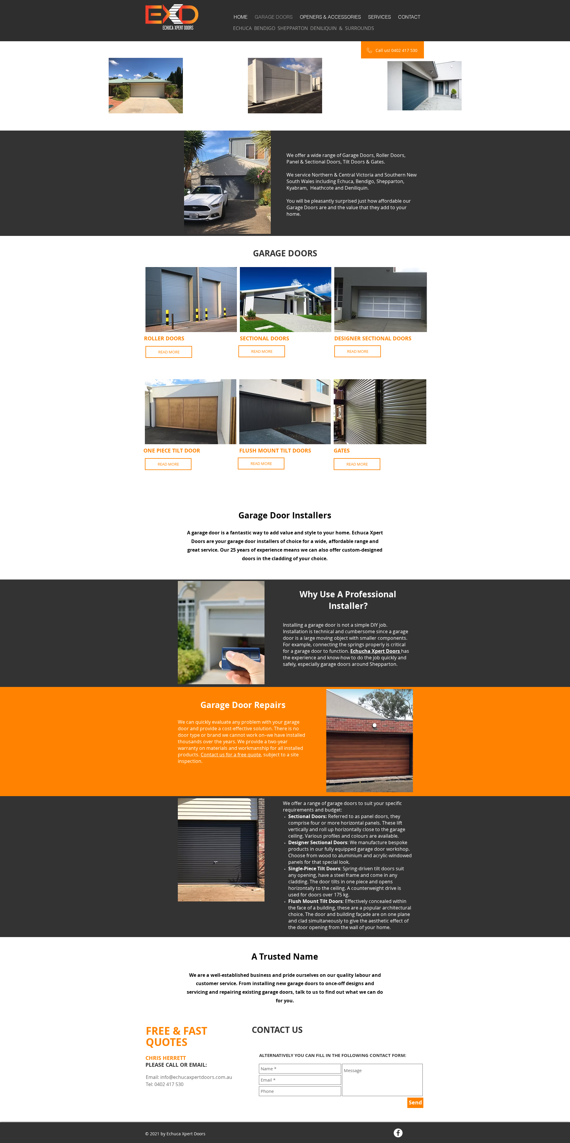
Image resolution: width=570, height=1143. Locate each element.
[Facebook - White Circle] (398, 1132)
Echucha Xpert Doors (375, 651)
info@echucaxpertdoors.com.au (196, 1077)
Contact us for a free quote (231, 754)
